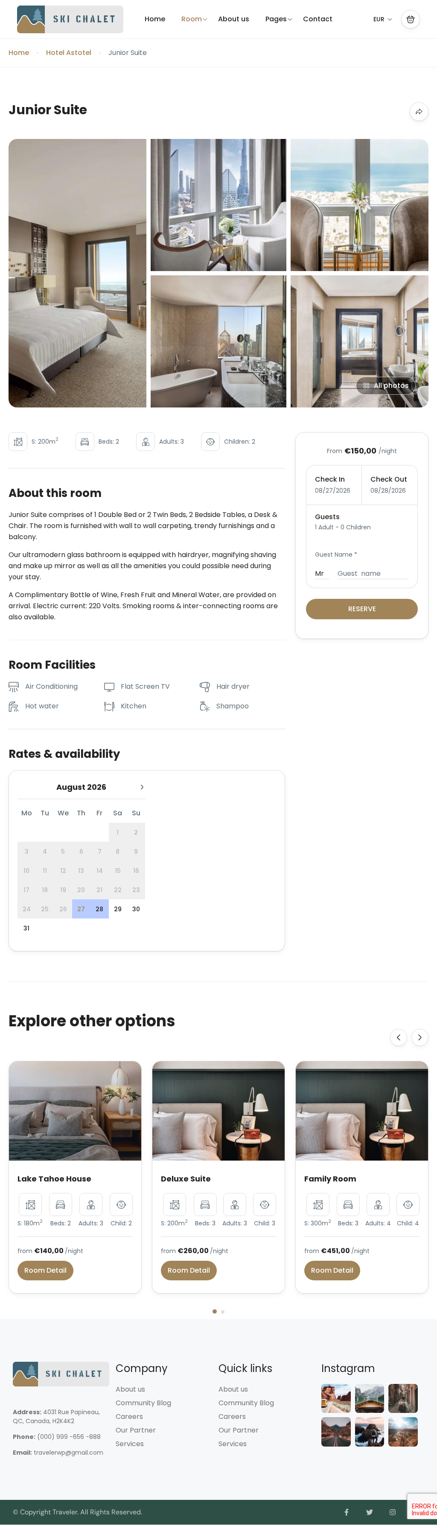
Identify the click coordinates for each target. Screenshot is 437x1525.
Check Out (388, 479)
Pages (276, 19)
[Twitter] (370, 1512)
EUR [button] (379, 19)
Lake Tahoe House (54, 1178)
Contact (317, 19)
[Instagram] (393, 1512)
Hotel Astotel (68, 52)
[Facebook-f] (347, 1512)
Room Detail (45, 1270)
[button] (410, 19)
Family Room (330, 1178)
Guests (327, 517)
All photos (391, 385)
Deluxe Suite (186, 1178)
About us (233, 19)
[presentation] (398, 1037)
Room (191, 19)
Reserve (362, 609)
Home (155, 19)
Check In (330, 479)
